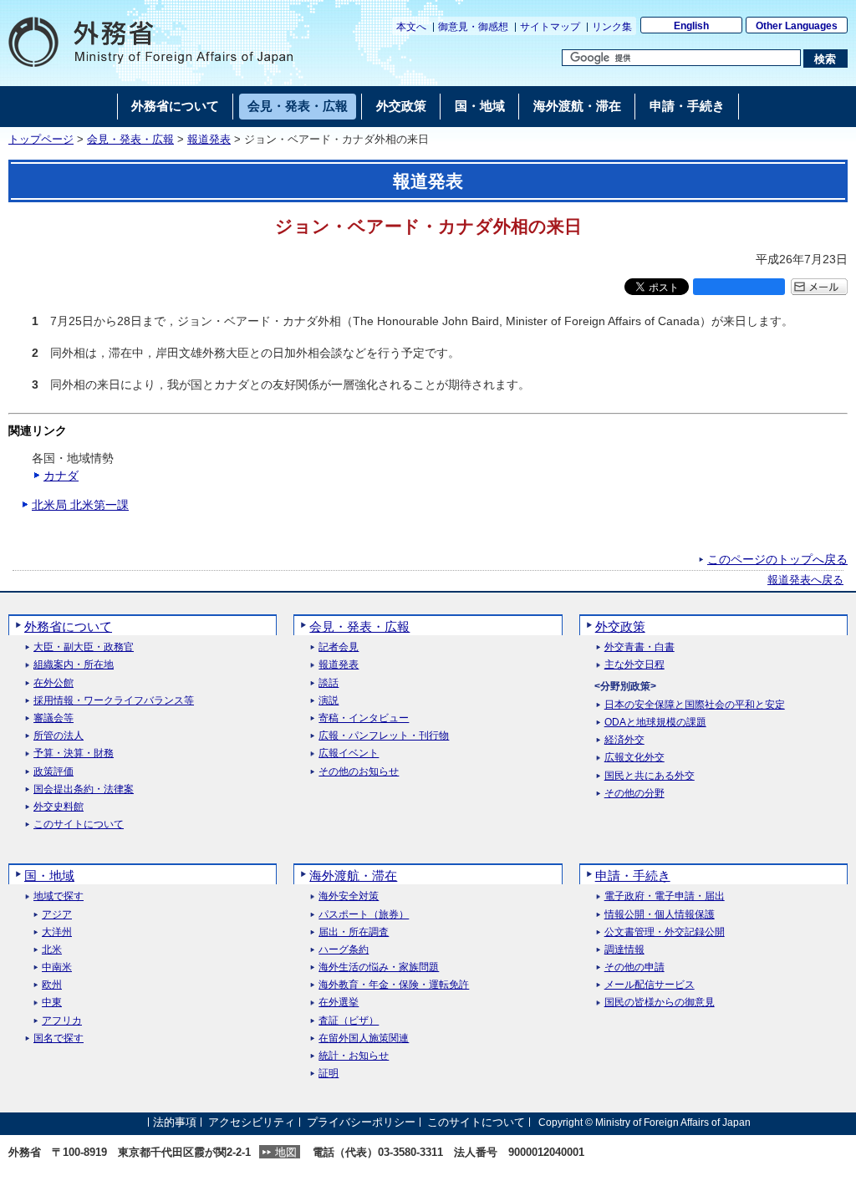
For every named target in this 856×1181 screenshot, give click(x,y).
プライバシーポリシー (361, 1122)
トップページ (41, 139)
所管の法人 (58, 735)
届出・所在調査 (353, 932)
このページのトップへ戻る (777, 559)
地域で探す (58, 896)
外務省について (68, 626)
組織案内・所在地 (73, 664)
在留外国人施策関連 (363, 1038)
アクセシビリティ (251, 1122)
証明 (328, 1073)
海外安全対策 (348, 896)
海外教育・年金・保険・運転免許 (393, 985)
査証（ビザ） (348, 1021)
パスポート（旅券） (363, 914)
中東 (52, 1002)
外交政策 (620, 626)
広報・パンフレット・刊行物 (383, 735)
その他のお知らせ (358, 771)
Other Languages (797, 26)
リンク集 (612, 27)
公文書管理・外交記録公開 (664, 932)
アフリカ (62, 1021)
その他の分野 (634, 793)
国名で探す (58, 1038)
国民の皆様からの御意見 (659, 1002)
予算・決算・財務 (73, 753)
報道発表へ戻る (805, 580)
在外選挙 (338, 1002)
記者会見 (338, 647)
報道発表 (209, 139)
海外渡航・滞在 (353, 875)
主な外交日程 (634, 664)
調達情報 (624, 949)
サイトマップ (550, 27)
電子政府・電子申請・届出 (664, 896)
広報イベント (348, 753)
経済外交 (624, 740)
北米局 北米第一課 (80, 505)
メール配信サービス (649, 985)
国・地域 (49, 875)
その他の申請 (634, 967)
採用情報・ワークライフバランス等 (113, 700)
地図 (286, 1152)
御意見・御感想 (473, 27)
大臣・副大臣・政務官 (83, 647)
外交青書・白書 (639, 647)
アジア (57, 914)
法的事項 (174, 1122)
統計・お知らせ (353, 1056)
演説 (328, 700)
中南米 (57, 967)
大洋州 (57, 932)
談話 (328, 683)
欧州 (52, 985)
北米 (52, 949)
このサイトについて (78, 824)
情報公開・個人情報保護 (659, 914)
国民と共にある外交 (649, 776)
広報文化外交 (634, 757)
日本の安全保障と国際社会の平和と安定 (694, 705)
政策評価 (53, 771)
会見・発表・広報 (130, 139)
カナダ (61, 475)
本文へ (411, 27)
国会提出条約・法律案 (83, 789)
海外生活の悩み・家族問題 (378, 967)
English (691, 26)
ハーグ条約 (343, 949)
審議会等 (53, 718)
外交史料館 (58, 807)
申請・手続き (632, 875)
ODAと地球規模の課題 (655, 722)
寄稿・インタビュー (363, 718)
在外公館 (53, 683)
